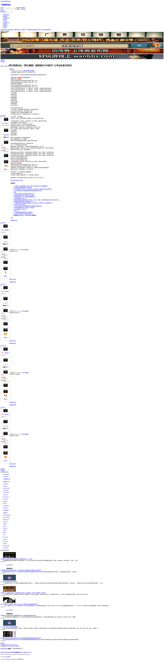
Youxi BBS (8, 656)
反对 (15, 279)
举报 (16, 220)
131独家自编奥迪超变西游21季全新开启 (23, 187)
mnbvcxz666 (5, 490)
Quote (10, 644)
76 (7, 303)
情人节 (2, 604)
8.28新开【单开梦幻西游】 (20, 204)
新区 (17, 180)
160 (7, 426)
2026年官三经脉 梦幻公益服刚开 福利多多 (23, 213)
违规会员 (5, 19)
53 (5, 364)
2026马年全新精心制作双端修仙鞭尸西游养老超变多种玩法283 (28, 190)
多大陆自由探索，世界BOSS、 (21, 209)
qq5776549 (5, 499)
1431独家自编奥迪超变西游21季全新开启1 (23, 212)
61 (7, 241)
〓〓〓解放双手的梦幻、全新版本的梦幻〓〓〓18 (25, 215)
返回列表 (3, 60)
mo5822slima (3, 222)
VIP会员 (5, 21)
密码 (2, 9)
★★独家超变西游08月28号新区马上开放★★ (24, 207)
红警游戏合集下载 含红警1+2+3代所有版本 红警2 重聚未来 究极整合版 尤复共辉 (23, 570)
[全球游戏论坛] (6, 4)
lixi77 (4, 534)
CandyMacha (3, 345)
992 (4, 134)
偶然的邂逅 (3, 115)
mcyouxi (2, 581)
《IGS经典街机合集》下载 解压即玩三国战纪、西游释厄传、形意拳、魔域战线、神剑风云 (25, 592)
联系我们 (5, 27)
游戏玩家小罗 (6, 481)
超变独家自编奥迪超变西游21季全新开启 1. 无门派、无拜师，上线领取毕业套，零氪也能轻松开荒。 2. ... (37, 199)
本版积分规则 (4, 648)
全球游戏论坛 (6, 14)
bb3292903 (3, 407)
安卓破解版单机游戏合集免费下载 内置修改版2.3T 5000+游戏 (18, 559)
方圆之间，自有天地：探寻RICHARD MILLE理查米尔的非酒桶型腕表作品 (20, 604)
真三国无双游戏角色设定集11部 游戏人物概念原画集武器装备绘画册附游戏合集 (23, 638)
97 (5, 426)
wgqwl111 (5, 539)
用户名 (2, 7)
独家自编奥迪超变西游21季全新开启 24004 (23, 201)
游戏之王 (6, 123)
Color (2, 644)
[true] (12, 12)
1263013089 (5, 547)
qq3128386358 (6, 517)
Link (8, 644)
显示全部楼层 (27, 70)
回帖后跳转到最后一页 (18, 648)
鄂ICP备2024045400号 (26, 652)
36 (5, 241)
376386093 (5, 507)
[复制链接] (11, 69)
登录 (13, 646)
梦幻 (13, 72)
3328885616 (5, 476)
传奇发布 (5, 24)
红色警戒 (3, 559)
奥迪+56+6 (16, 210)
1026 (6, 134)
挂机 (12, 180)
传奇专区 (5, 25)
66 (3, 426)
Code (13, 644)
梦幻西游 (23, 29)
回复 (12, 217)
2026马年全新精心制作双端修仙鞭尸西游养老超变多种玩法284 (28, 206)
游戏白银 (6, 229)
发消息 (5, 169)
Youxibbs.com (9, 659)
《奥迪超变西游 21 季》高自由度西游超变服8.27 (25, 196)
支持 (13, 279)
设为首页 (3, 1)
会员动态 (6, 22)
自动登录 (19, 7)
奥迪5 (15, 192)
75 (7, 364)
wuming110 (5, 494)
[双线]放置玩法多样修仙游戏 (10, 581)
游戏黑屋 (12, 652)
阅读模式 (32, 70)
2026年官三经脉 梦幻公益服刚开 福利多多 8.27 (24, 193)
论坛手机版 (7, 652)
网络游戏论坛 (17, 29)
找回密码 (23, 7)
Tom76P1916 (3, 284)
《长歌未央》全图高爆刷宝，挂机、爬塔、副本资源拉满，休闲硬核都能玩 (31, 186)
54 (5, 303)
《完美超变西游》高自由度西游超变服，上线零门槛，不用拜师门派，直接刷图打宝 (33, 202)
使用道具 (13, 220)
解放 (22, 180)
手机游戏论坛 (6, 17)
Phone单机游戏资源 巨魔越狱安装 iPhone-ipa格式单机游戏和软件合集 (20, 615)
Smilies (15, 644)
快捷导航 (3, 10)
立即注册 (23, 9)
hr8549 (4, 526)
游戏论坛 (3, 652)
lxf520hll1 (5, 486)
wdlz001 (5, 503)
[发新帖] (3, 61)
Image (5, 644)
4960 (8, 134)
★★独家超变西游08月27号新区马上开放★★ (24, 195)
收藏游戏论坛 (8, 1)
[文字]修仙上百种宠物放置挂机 (11, 626)
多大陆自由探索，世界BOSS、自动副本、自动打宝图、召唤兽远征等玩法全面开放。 (33, 189)
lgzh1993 (5, 543)
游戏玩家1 (5, 512)
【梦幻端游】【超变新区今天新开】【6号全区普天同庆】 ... (39, 29)
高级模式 (3, 643)
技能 (14, 180)
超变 (19, 180)
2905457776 (5, 521)
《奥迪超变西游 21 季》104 (20, 198)
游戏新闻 (5, 16)
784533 (4, 530)
